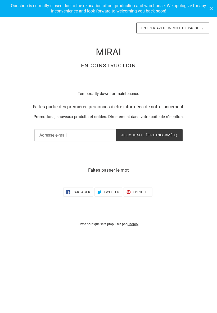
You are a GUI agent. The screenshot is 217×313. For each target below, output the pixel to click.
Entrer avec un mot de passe (172, 28)
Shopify (133, 224)
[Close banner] (211, 8)
